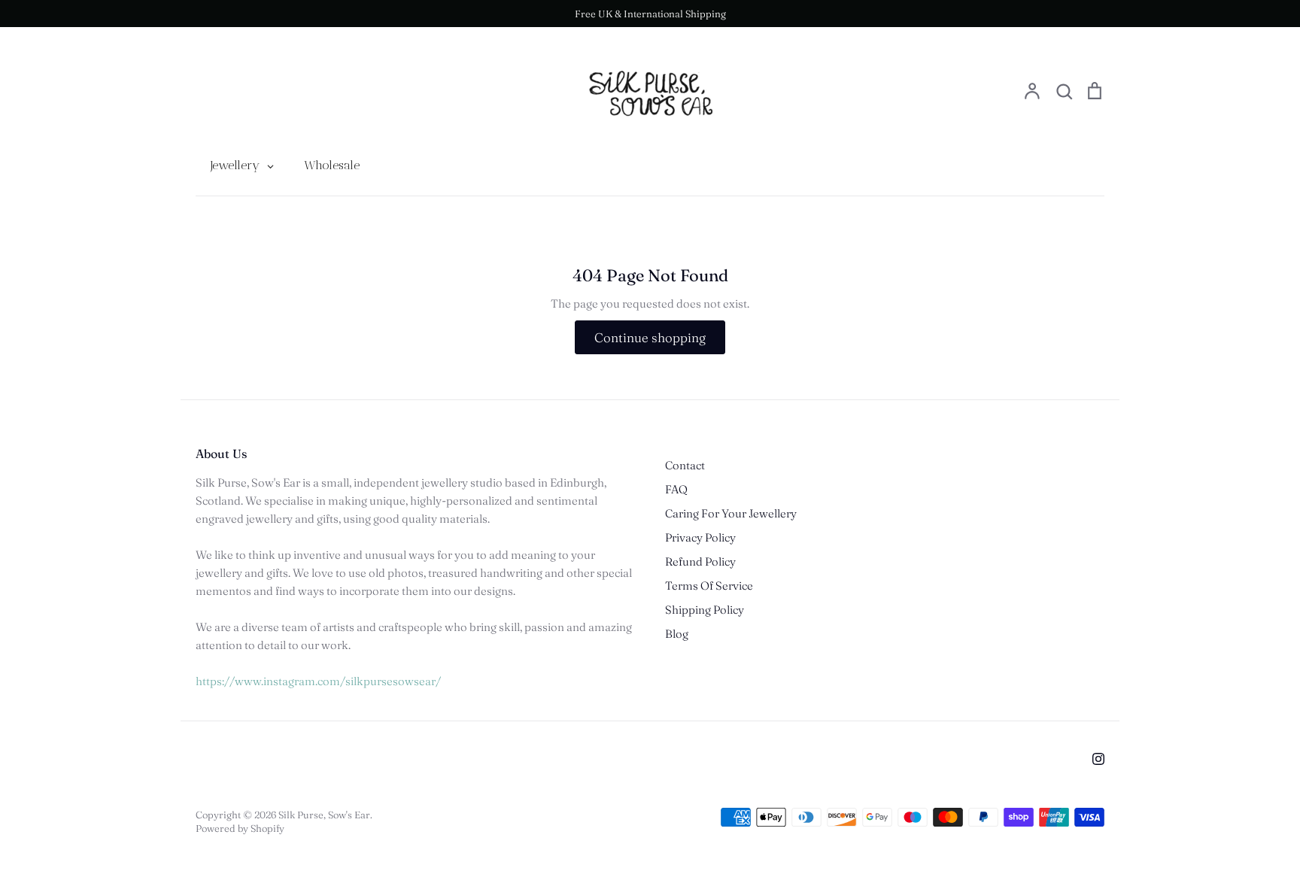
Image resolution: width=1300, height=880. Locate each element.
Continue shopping (650, 337)
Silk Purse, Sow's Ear (324, 815)
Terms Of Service (709, 585)
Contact (685, 465)
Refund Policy (700, 561)
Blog (676, 634)
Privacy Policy (700, 537)
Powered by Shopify (240, 828)
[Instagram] (1098, 759)
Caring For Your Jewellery (731, 513)
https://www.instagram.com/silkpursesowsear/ (318, 681)
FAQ (676, 489)
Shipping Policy (704, 609)
